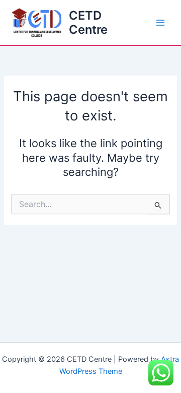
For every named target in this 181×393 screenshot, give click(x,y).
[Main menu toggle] (160, 22)
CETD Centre (88, 22)
